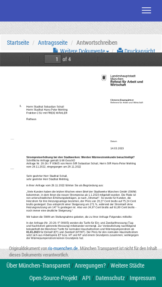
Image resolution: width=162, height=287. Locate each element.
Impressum (143, 278)
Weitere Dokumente (82, 51)
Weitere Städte (127, 265)
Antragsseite (52, 42)
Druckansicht (139, 51)
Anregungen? (90, 265)
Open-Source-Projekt (53, 278)
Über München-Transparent (38, 265)
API (86, 278)
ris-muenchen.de (63, 248)
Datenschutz (110, 278)
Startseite (18, 42)
